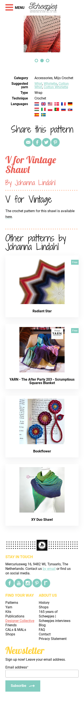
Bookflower (42, 451)
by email (49, 569)
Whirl (38, 84)
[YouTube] (18, 583)
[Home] (43, 7)
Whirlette (50, 84)
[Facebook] (9, 583)
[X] (46, 142)
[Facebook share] (37, 142)
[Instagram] (27, 583)
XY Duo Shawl (42, 520)
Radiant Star (42, 311)
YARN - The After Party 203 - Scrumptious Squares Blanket (42, 381)
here (8, 217)
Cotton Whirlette (56, 87)
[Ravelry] (46, 583)
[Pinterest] (55, 142)
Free (75, 262)
